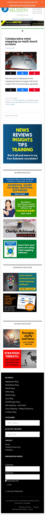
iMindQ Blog (10, 388)
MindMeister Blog (12, 385)
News (16, 98)
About (14, 19)
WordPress (24, 509)
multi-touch (29, 102)
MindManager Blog (12, 402)
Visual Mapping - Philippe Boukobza (19, 409)
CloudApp (26, 503)
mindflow (21, 102)
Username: (9, 465)
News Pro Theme (25, 507)
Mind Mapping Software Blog (15, 8)
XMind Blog (9, 392)
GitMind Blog (10, 395)
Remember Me (13, 481)
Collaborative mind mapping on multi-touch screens (21, 41)
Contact (30, 19)
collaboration (19, 100)
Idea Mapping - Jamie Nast (15, 405)
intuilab (14, 102)
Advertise (21, 19)
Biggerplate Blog (11, 382)
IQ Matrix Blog (10, 412)
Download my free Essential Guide (22, 5)
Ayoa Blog (9, 399)
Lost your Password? (15, 491)
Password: (9, 473)
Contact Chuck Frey (13, 447)
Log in (31, 509)
